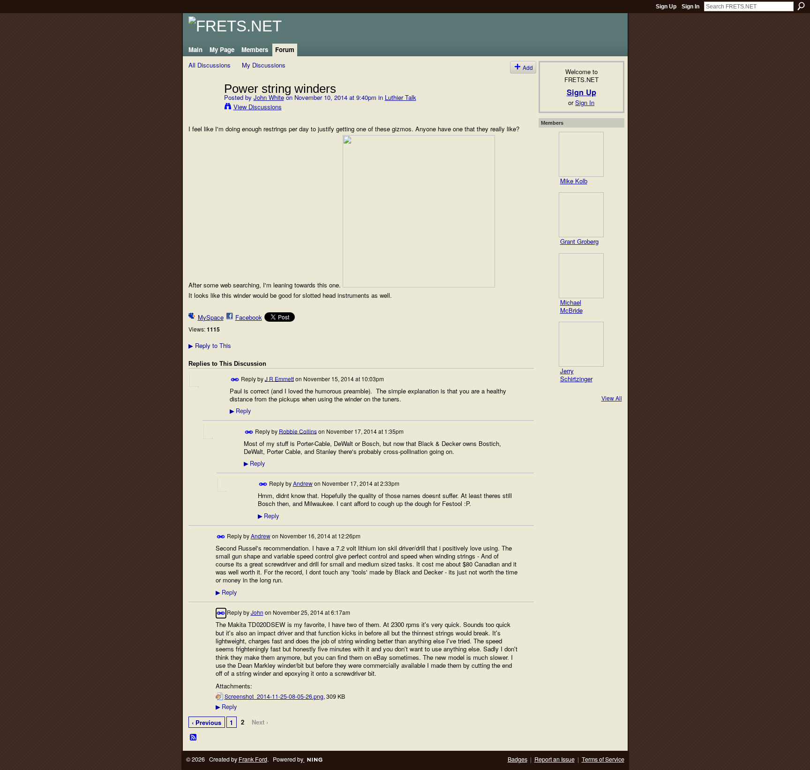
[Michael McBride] (581, 275)
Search (801, 6)
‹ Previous (206, 722)
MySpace (211, 317)
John (257, 612)
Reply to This (209, 345)
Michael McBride (571, 306)
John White (269, 97)
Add (528, 67)
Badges (517, 759)
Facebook (248, 317)
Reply (240, 411)
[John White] (203, 108)
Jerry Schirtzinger (576, 374)
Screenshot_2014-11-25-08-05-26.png (274, 696)
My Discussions (263, 64)
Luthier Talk (400, 97)
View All (611, 398)
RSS (193, 737)
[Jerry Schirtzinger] (581, 344)
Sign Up (666, 6)
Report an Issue (554, 759)
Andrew (303, 483)
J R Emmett (279, 378)
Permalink (235, 379)
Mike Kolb (573, 180)
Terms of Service (603, 759)
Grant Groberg (579, 241)
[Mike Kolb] (581, 154)
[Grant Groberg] (581, 214)
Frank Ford (253, 759)
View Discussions (257, 106)
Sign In (690, 6)
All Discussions (209, 64)
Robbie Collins (298, 431)
